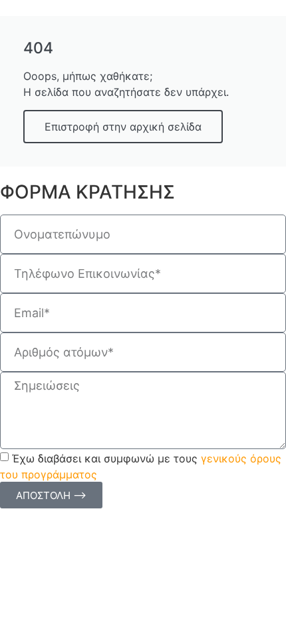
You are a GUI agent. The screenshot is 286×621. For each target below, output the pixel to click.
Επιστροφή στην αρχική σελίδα (123, 126)
